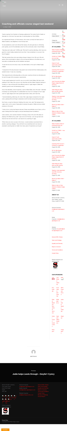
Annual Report (41, 396)
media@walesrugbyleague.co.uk (27, 389)
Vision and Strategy (57, 240)
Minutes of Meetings (43, 395)
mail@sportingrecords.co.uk (26, 395)
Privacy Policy (5, 420)
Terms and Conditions (57, 250)
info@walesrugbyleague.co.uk (26, 386)
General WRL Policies (57, 237)
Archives (54, 34)
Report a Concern (56, 246)
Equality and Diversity (57, 243)
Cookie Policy (55, 253)
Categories (54, 40)
